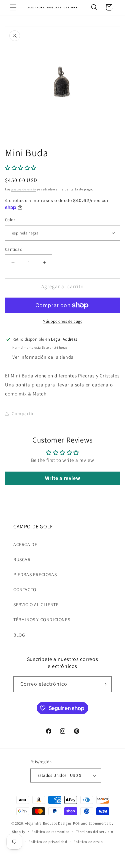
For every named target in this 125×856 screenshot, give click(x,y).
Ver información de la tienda (43, 357)
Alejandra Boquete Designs (48, 823)
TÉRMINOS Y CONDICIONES (41, 620)
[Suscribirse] (104, 684)
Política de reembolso (50, 831)
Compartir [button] (23, 413)
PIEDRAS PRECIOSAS (35, 574)
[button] (13, 7)
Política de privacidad (47, 841)
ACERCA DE (25, 544)
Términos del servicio (94, 831)
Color (10, 219)
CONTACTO (24, 589)
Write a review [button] (62, 478)
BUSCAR (22, 559)
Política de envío (88, 841)
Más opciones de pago (62, 321)
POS (76, 823)
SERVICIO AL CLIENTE (35, 605)
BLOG (19, 635)
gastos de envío (23, 189)
